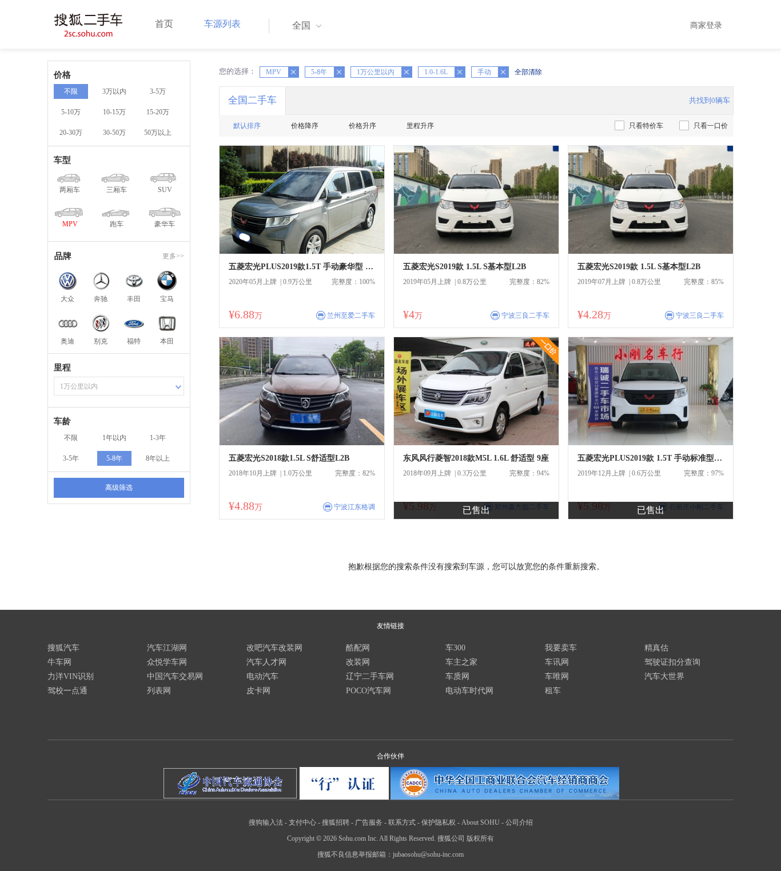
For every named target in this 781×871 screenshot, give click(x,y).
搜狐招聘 (335, 822)
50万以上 (158, 133)
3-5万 (158, 91)
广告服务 (368, 822)
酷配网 (358, 648)
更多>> (173, 256)
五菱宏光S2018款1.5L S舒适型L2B (289, 458)
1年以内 (114, 438)
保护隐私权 (438, 822)
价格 (62, 74)
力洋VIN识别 (70, 676)
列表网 (159, 690)
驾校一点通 (67, 690)
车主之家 (461, 662)
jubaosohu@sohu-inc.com (428, 854)
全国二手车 (252, 100)
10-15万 (114, 112)
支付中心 (302, 822)
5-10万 (71, 112)
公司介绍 (519, 822)
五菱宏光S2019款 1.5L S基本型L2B (464, 266)
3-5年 (71, 458)
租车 (553, 690)
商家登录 (706, 25)
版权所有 (480, 838)
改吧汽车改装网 (274, 648)
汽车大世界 (664, 676)
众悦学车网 (167, 662)
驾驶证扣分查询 (672, 662)
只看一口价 (711, 126)
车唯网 (557, 676)
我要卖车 (561, 648)
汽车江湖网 (167, 648)
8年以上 (158, 458)
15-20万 (157, 112)
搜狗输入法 (266, 822)
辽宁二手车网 (370, 676)
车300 (455, 648)
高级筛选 (119, 488)
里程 (62, 367)
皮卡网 (258, 690)
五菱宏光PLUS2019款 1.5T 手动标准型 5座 (650, 458)
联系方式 (402, 822)
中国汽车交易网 (175, 676)
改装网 (358, 662)
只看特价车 (646, 126)
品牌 (62, 256)
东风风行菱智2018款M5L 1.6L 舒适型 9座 (476, 458)
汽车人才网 (266, 662)
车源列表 (222, 24)
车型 (62, 160)
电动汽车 (262, 676)
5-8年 (114, 458)
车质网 (457, 676)
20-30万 (70, 133)
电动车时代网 (469, 690)
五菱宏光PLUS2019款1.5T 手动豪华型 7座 (302, 266)
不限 (71, 91)
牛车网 (59, 662)
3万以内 (114, 91)
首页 (164, 24)
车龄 (62, 421)
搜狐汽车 (63, 648)
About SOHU (480, 822)
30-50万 (114, 133)
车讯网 (557, 662)
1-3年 (158, 438)
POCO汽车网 (368, 690)
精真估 (656, 648)
